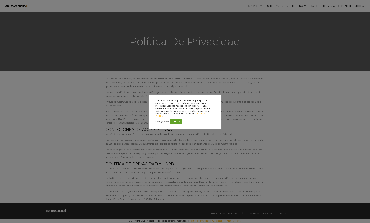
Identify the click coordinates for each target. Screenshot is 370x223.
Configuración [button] (162, 121)
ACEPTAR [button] (176, 121)
